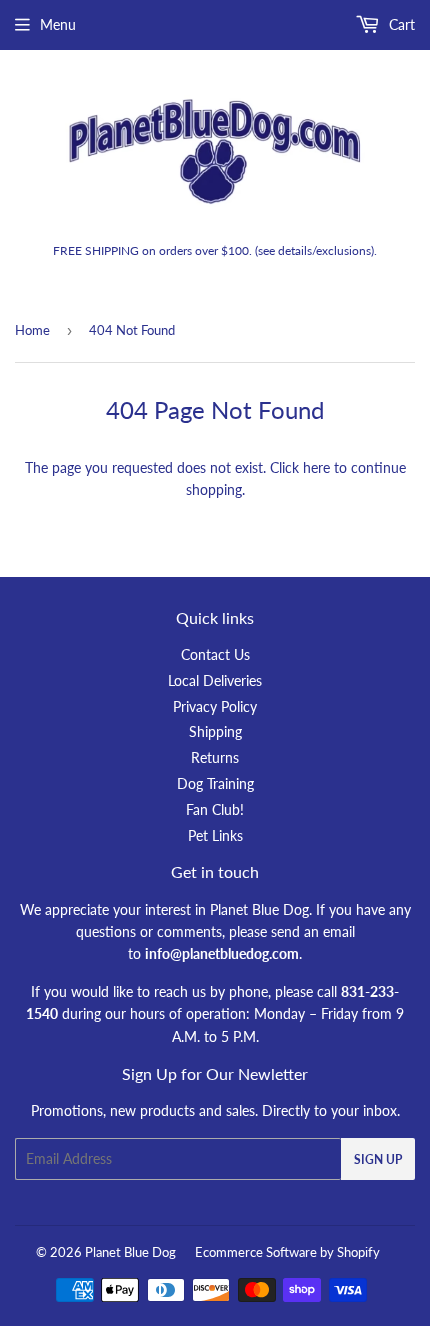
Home (32, 330)
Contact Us (215, 654)
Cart (400, 24)
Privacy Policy (215, 706)
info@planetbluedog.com (222, 953)
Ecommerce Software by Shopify (287, 1252)
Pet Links (215, 835)
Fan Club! (215, 809)
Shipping (215, 731)
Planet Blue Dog (130, 1252)
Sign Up (378, 1159)
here (316, 467)
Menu (58, 24)
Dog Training (215, 783)
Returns (215, 757)
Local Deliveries (215, 680)
